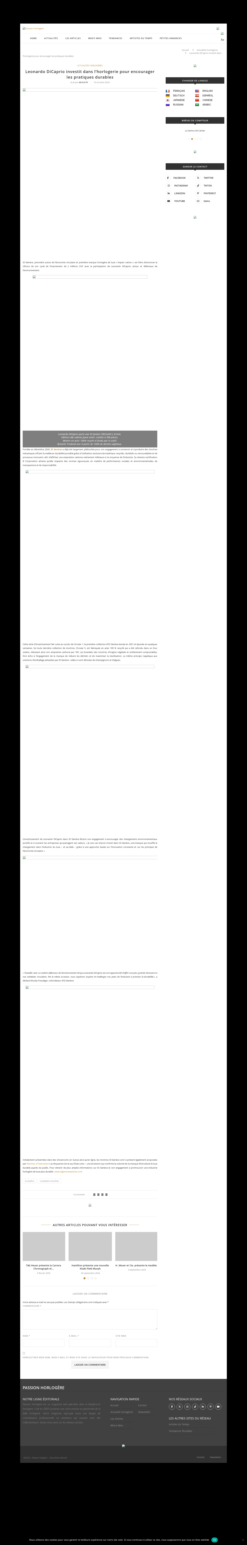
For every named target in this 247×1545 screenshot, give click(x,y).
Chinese (207, 100)
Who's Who (116, 1425)
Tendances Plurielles (180, 1431)
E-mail (74, 1335)
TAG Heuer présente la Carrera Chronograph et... (43, 1267)
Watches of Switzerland (38, 1163)
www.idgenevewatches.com (68, 1171)
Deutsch (178, 95)
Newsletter (144, 1412)
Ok (214, 1539)
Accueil (185, 49)
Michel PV (83, 82)
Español (207, 95)
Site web (121, 1335)
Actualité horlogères (121, 1412)
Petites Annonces (171, 38)
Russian (178, 104)
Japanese (179, 100)
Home (33, 38)
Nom (26, 1335)
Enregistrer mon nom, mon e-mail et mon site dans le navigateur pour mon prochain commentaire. (86, 1357)
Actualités (51, 38)
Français (179, 91)
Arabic (206, 104)
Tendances (115, 38)
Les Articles (116, 1418)
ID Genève (29, 1181)
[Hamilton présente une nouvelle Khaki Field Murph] (90, 1246)
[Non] (242, 1540)
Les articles (73, 38)
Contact (142, 1405)
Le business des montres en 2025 (195, 130)
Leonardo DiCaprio (49, 1181)
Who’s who (94, 38)
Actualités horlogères (207, 49)
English (207, 91)
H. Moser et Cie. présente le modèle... (137, 1265)
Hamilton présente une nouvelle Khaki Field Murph (90, 1267)
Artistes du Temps (141, 38)
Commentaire (32, 1306)
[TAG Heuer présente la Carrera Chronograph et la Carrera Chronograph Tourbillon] (43, 1246)
